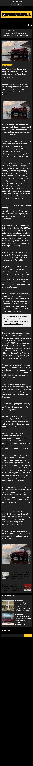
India (10, 65)
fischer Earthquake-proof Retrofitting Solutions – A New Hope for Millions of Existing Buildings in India (23, 608)
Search (5, 630)
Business (4, 65)
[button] (31, 25)
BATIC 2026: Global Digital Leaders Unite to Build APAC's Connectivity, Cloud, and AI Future (23, 620)
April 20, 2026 (10, 78)
